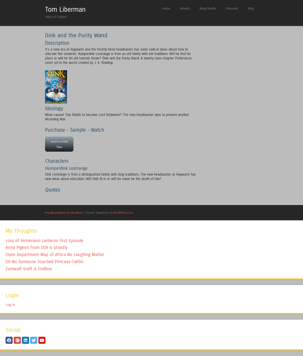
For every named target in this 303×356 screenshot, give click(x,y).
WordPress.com (123, 212)
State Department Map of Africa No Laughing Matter (55, 254)
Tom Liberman (65, 10)
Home (166, 8)
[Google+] (17, 340)
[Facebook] (9, 340)
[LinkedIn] (25, 340)
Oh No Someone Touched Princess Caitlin (44, 261)
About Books (207, 8)
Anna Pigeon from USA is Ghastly (36, 247)
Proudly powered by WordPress (64, 212)
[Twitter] (33, 340)
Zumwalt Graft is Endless (29, 268)
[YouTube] (41, 340)
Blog (251, 8)
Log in (10, 305)
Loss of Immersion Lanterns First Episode (44, 240)
